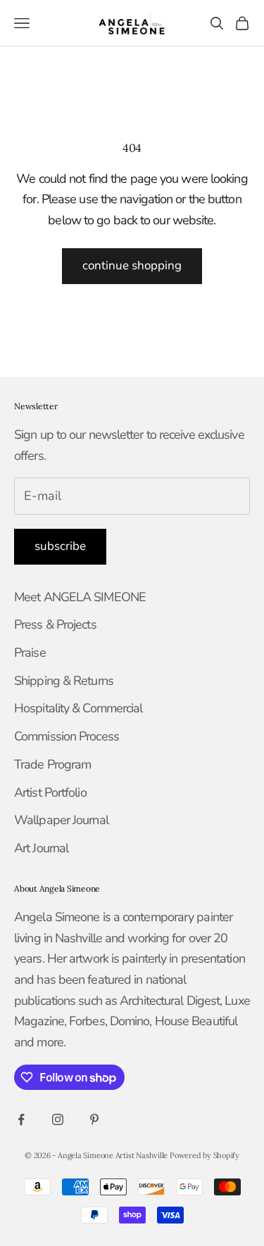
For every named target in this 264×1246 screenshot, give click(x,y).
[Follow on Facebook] (21, 1119)
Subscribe (60, 546)
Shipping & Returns (63, 680)
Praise (30, 652)
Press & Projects (55, 624)
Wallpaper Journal (61, 819)
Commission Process (66, 736)
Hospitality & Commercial (78, 708)
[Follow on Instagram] (58, 1119)
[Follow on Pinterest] (94, 1119)
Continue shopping (132, 265)
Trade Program (52, 764)
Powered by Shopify (204, 1155)
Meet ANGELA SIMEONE (80, 597)
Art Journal (41, 848)
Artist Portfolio (50, 792)
